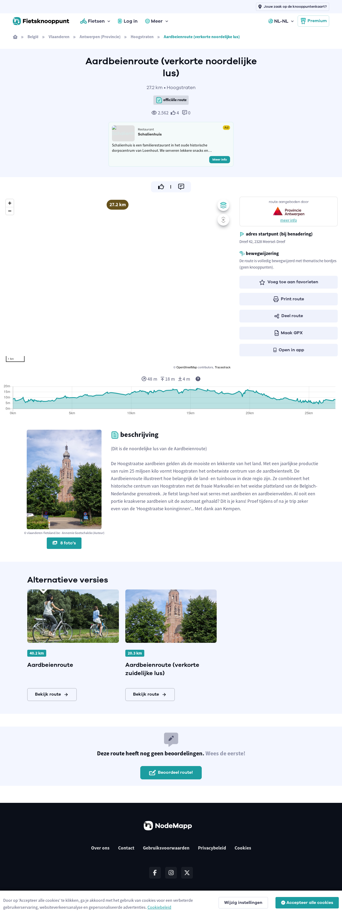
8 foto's (67, 543)
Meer (157, 21)
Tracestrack (223, 367)
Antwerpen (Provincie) (100, 36)
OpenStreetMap (186, 367)
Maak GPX (292, 333)
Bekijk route (48, 694)
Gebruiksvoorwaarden (166, 848)
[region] (117, 283)
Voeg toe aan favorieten (292, 282)
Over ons (100, 848)
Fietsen (96, 21)
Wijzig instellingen (243, 903)
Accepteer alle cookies (309, 903)
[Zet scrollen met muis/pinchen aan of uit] (223, 220)
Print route (292, 299)
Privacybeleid (212, 848)
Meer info (219, 159)
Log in (131, 21)
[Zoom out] (10, 211)
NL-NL (281, 21)
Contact (126, 848)
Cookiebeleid (159, 907)
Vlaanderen (59, 36)
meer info (288, 220)
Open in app (291, 350)
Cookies (243, 848)
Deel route (292, 316)
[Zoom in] (10, 203)
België (33, 36)
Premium (317, 21)
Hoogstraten (142, 36)
